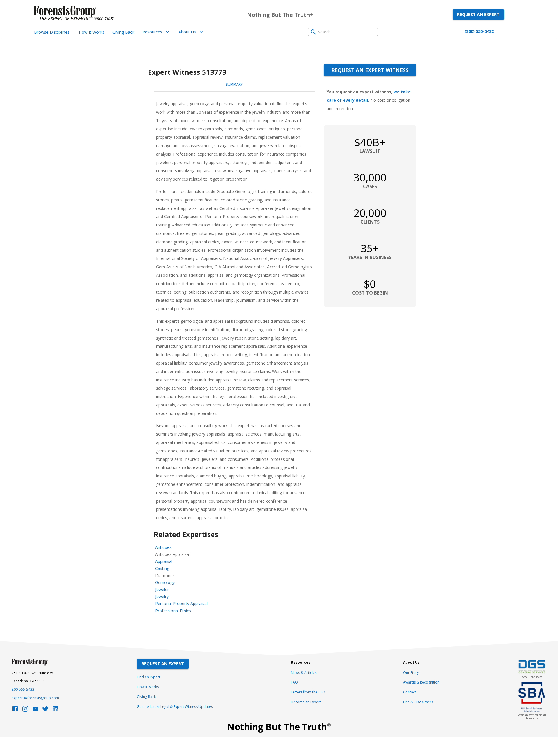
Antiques (163, 547)
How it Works (148, 686)
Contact (409, 692)
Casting (162, 568)
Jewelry (162, 596)
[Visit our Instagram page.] (25, 710)
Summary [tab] (234, 84)
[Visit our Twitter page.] (45, 710)
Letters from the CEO (308, 692)
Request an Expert (478, 14)
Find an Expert (148, 676)
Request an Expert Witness (370, 70)
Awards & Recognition (421, 682)
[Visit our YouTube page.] (35, 710)
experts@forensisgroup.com (35, 697)
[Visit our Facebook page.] (15, 710)
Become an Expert (306, 701)
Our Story (411, 672)
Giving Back (123, 32)
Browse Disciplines (51, 32)
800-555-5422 (23, 689)
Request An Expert (163, 663)
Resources (152, 32)
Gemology (165, 582)
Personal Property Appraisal (181, 603)
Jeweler (162, 589)
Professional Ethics (173, 610)
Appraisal (163, 561)
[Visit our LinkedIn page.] (55, 710)
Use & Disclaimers (418, 701)
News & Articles (303, 672)
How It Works (91, 32)
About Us (187, 32)
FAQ (294, 682)
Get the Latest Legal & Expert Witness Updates (175, 706)
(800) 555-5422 (479, 31)
